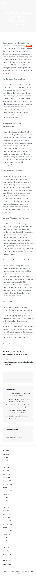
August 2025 (6, 494)
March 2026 (6, 471)
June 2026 (5, 461)
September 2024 (7, 531)
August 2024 (6, 534)
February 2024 (7, 554)
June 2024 (5, 541)
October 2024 (6, 527)
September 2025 (7, 491)
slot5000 (29, 46)
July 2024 (5, 537)
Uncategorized (9, 343)
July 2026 (5, 457)
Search (28, 378)
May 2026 (5, 464)
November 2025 (7, 484)
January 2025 (6, 517)
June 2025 (5, 501)
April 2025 (6, 507)
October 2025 (6, 487)
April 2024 (6, 547)
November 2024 (7, 524)
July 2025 (5, 497)
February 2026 (7, 474)
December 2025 (7, 481)
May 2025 (5, 504)
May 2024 (5, 544)
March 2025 (6, 511)
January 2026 (6, 477)
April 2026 (6, 467)
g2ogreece (7, 3)
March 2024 (6, 551)
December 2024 (7, 521)
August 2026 (6, 454)
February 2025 (7, 514)
